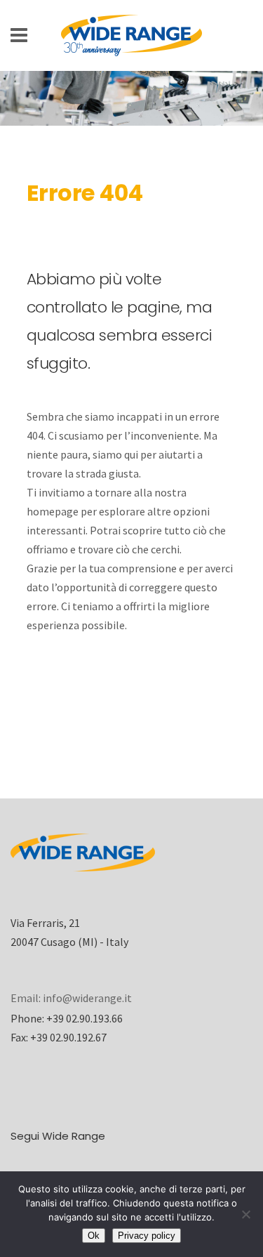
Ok (94, 1235)
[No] (245, 1214)
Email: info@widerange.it (71, 998)
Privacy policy (146, 1235)
